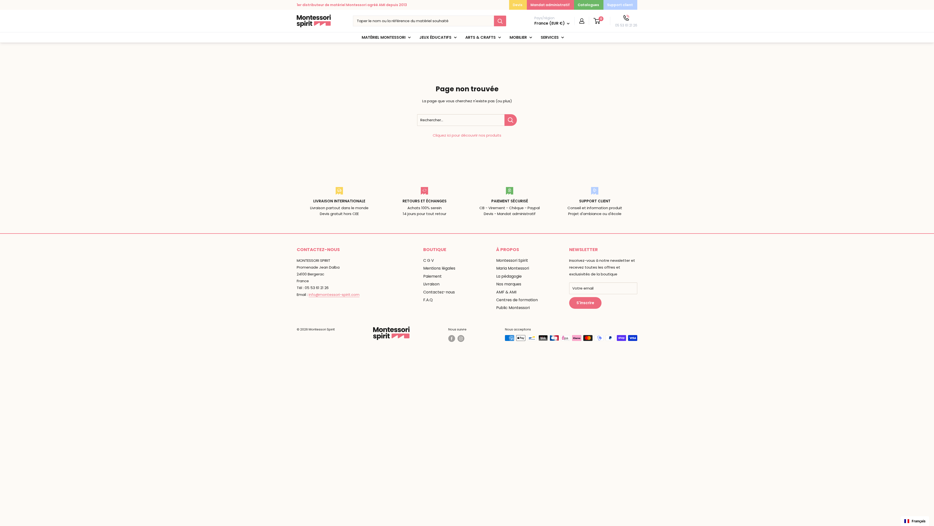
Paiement (432, 276)
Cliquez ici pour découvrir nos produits (467, 135)
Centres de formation (517, 300)
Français (918, 521)
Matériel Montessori (383, 37)
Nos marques (508, 284)
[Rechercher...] (510, 120)
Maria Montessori (512, 268)
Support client (620, 4)
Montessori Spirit (512, 260)
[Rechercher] (500, 21)
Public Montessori (513, 307)
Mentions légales (439, 268)
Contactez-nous (439, 292)
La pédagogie (509, 276)
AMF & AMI (506, 292)
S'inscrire (585, 302)
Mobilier (518, 37)
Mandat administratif (550, 4)
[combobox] (915, 521)
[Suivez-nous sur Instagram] (461, 338)
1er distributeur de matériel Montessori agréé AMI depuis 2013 (352, 4)
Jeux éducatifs (435, 37)
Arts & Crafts (480, 37)
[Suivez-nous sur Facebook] (451, 338)
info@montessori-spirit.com (334, 294)
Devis (517, 4)
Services (550, 37)
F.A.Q (428, 300)
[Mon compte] (581, 21)
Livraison (431, 284)
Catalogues (588, 4)
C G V (428, 260)
